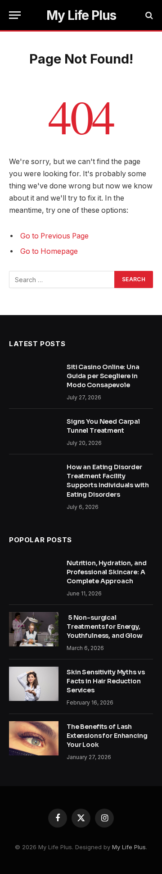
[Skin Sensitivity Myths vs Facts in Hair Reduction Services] (33, 684)
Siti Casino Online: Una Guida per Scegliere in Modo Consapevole (103, 376)
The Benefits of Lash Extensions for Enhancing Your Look (107, 736)
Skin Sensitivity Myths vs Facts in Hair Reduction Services (106, 681)
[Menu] (15, 15)
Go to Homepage (49, 251)
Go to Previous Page (54, 236)
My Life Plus (129, 847)
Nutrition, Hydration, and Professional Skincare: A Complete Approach (107, 572)
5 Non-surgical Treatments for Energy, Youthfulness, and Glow (105, 626)
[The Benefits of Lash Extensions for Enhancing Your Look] (33, 738)
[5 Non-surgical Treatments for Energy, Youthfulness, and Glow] (33, 629)
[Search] (148, 15)
